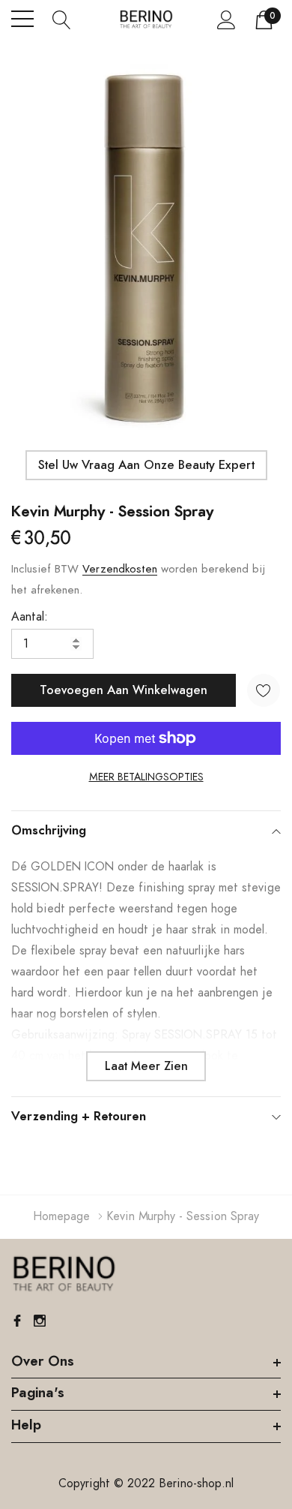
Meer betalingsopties (146, 777)
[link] (63, 1274)
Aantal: (29, 617)
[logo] (146, 19)
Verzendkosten (119, 569)
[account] (226, 20)
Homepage (61, 1216)
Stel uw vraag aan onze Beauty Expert (146, 465)
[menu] (22, 19)
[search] (61, 19)
